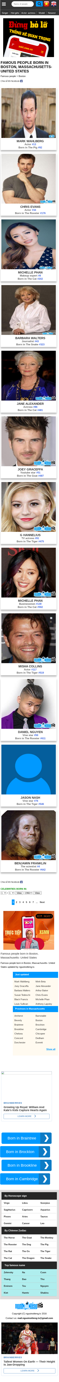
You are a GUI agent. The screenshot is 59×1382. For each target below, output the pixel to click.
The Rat (8, 1251)
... (37, 902)
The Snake (45, 1258)
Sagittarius (9, 1209)
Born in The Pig (30, 147)
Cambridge (41, 1029)
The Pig (44, 1244)
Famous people (8, 76)
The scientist (30, 866)
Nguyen (44, 1286)
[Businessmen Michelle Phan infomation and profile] (28, 596)
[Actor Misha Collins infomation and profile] (28, 662)
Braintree (18, 1024)
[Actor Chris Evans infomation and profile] (28, 202)
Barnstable (41, 1016)
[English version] (54, 5)
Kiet (6, 1292)
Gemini (7, 1223)
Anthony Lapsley (44, 1004)
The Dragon (28, 1258)
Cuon (43, 1272)
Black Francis (21, 999)
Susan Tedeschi (22, 995)
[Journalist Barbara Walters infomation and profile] (28, 334)
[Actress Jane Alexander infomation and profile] (28, 399)
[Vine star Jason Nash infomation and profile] (28, 793)
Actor (30, 144)
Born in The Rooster (30, 213)
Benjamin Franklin (30, 863)
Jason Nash (30, 797)
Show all (50, 1049)
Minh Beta (41, 981)
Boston (22, 76)
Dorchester (19, 1042)
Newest (52, 13)
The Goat (27, 1237)
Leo (42, 1223)
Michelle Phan (30, 272)
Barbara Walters (30, 338)
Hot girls (15, 13)
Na (23, 1272)
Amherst (18, 1016)
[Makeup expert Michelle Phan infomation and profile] (28, 268)
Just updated (22, 974)
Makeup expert (30, 275)
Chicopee (40, 1033)
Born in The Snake (30, 344)
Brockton (40, 1024)
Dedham (40, 1038)
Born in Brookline (22, 1165)
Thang (7, 1279)
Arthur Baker (42, 990)
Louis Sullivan (21, 1004)
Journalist (30, 341)
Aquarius (45, 1209)
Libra (25, 1203)
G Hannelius (30, 535)
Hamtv (25, 1292)
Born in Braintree (22, 1138)
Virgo (7, 1203)
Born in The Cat (30, 278)
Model (42, 13)
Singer (5, 13)
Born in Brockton (20, 1152)
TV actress (30, 538)
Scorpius (45, 1203)
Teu (24, 1286)
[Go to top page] (56, 1379)
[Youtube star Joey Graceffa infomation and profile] (28, 465)
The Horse (9, 1237)
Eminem (8, 1286)
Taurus (44, 1216)
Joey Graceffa (30, 469)
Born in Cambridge (22, 1179)
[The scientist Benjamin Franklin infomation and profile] (28, 859)
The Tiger (45, 1251)
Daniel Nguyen (30, 732)
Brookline (19, 1029)
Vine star (30, 735)
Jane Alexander (30, 403)
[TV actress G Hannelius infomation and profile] (28, 531)
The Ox (26, 1251)
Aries (25, 1216)
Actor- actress (28, 13)
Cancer (26, 1223)
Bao (24, 1279)
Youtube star (30, 472)
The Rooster (10, 1244)
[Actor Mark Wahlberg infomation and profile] (28, 137)
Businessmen (30, 603)
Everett (39, 1042)
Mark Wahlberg (30, 141)
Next (42, 902)
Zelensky (8, 1272)
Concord (18, 1038)
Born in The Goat (30, 475)
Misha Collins (30, 666)
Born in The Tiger (30, 541)
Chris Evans (30, 206)
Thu (42, 1279)
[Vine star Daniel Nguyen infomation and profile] (28, 728)
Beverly (18, 1020)
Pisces (7, 1216)
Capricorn (27, 1209)
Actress (30, 407)
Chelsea (18, 1033)
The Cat (8, 1258)
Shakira (44, 1292)
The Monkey (46, 1237)
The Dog (26, 1244)
